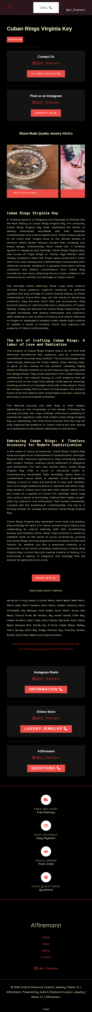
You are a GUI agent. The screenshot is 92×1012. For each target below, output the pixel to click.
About (46, 950)
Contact (46, 957)
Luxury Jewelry (43, 729)
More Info (44, 578)
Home (46, 937)
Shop (46, 943)
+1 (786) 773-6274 (44, 73)
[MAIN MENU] (8, 7)
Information (43, 689)
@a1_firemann (47, 63)
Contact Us (44, 113)
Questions (43, 768)
